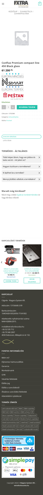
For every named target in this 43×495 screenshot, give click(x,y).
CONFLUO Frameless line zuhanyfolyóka (32, 270)
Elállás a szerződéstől (10, 387)
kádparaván (32, 415)
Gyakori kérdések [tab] (9, 137)
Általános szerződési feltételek (14, 392)
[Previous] (1, 266)
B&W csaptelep (29, 408)
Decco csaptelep (7, 415)
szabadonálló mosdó (31, 429)
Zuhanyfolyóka (21, 13)
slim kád (19, 429)
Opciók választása (32, 280)
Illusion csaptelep (20, 415)
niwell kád (24, 422)
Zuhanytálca (26, 11)
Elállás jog (6, 383)
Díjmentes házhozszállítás (12, 362)
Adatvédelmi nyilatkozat (12, 396)
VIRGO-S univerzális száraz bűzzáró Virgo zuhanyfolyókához (11, 271)
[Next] (41, 266)
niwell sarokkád (35, 422)
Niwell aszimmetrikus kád (10, 422)
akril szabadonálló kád (9, 408)
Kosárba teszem (27, 107)
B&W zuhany (25, 412)
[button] (3, 4)
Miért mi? (5, 358)
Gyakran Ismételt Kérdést (27, 195)
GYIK (4, 375)
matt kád (5, 419)
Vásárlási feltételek (9, 379)
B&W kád (5, 412)
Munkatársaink (8, 370)
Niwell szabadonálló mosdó (29, 426)
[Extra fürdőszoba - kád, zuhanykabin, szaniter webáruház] (21, 4)
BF (32, 412)
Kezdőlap (13, 11)
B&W (20, 408)
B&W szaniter (14, 412)
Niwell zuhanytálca (8, 429)
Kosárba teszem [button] (11, 281)
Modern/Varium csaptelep (29, 419)
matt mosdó (14, 419)
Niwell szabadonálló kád (10, 426)
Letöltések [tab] (7, 140)
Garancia (5, 366)
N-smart (9, 120)
